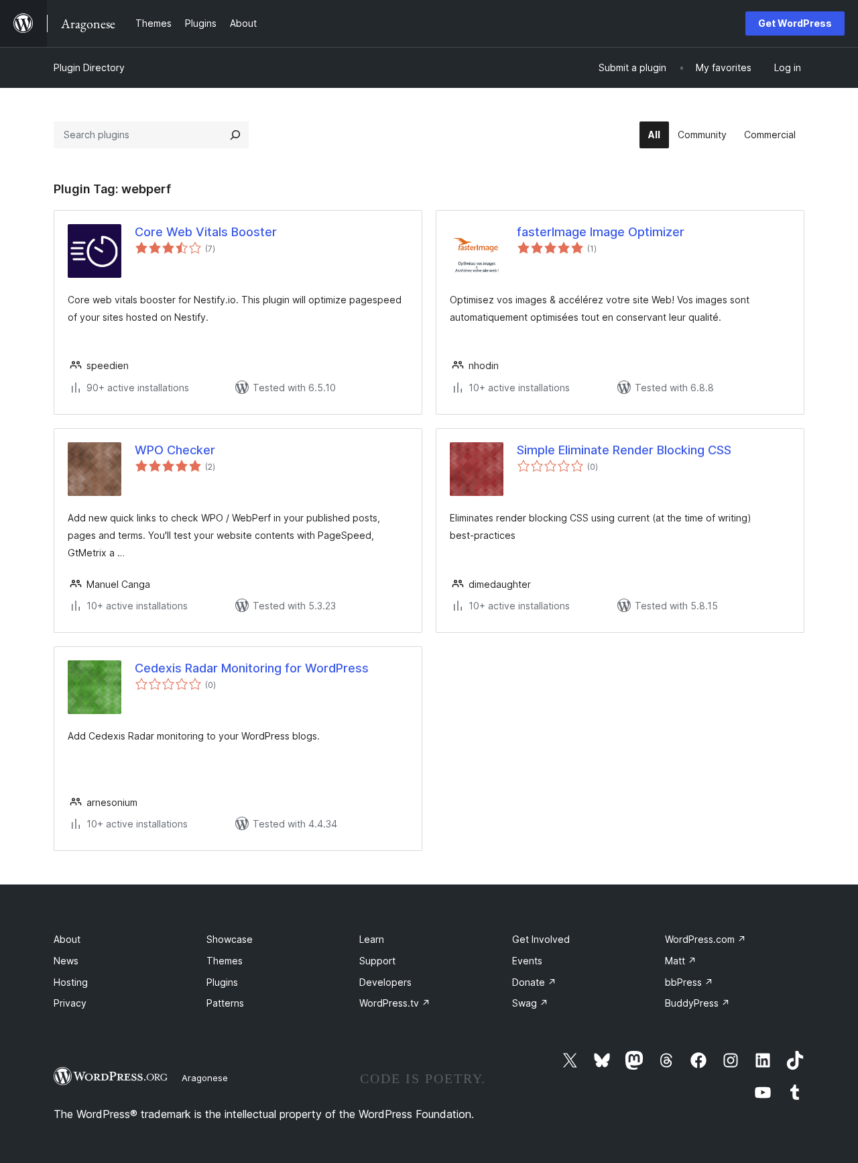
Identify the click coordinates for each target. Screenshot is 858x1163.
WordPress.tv (394, 1003)
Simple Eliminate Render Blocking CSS (624, 450)
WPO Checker (175, 450)
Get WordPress (795, 23)
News (66, 960)
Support (377, 960)
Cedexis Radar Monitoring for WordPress (252, 668)
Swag (530, 1003)
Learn (371, 939)
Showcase (229, 939)
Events (527, 960)
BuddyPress (697, 1003)
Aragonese (205, 1077)
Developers (385, 982)
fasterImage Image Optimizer (600, 232)
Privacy (70, 1003)
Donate (534, 982)
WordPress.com (705, 939)
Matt (680, 960)
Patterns (225, 1003)
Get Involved (541, 939)
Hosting (71, 982)
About (67, 939)
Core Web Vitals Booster (206, 232)
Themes (224, 960)
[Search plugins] (235, 134)
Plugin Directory (89, 67)
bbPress (689, 982)
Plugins (222, 982)
